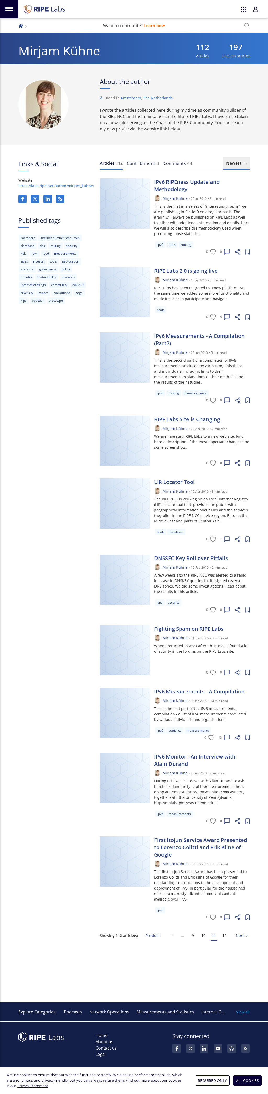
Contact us (106, 1048)
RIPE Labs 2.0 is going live (186, 270)
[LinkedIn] (47, 199)
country (26, 277)
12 (224, 935)
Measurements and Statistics (165, 1012)
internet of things (33, 285)
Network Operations (109, 1012)
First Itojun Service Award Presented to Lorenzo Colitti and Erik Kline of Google (200, 847)
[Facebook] (22, 199)
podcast (37, 300)
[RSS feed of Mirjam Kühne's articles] (60, 199)
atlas (24, 261)
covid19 (78, 285)
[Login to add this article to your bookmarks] (247, 252)
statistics (27, 269)
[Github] (231, 1048)
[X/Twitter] (35, 199)
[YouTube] (218, 1048)
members (28, 238)
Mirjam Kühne (175, 198)
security (71, 245)
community (59, 285)
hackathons (61, 292)
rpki (23, 253)
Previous (153, 935)
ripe (24, 300)
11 (214, 935)
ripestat (38, 261)
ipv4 (35, 253)
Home (102, 1035)
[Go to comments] (227, 252)
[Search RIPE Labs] (247, 25)
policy (66, 269)
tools (53, 261)
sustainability (46, 277)
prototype (56, 300)
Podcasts (73, 1012)
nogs (78, 292)
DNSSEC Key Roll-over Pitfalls (191, 558)
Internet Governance (221, 1012)
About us (104, 1042)
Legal (101, 1054)
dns (42, 245)
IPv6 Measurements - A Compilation (199, 691)
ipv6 (46, 253)
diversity (27, 292)
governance (47, 269)
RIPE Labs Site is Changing (187, 419)
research (68, 277)
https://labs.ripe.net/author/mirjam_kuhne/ (56, 185)
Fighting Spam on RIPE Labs (189, 628)
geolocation (70, 261)
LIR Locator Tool (174, 482)
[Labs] (20, 25)
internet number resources (60, 238)
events (43, 292)
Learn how (154, 26)
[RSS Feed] (245, 1048)
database (28, 245)
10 (203, 935)
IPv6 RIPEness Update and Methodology (187, 185)
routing (55, 245)
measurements (65, 253)
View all (243, 1012)
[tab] (111, 163)
